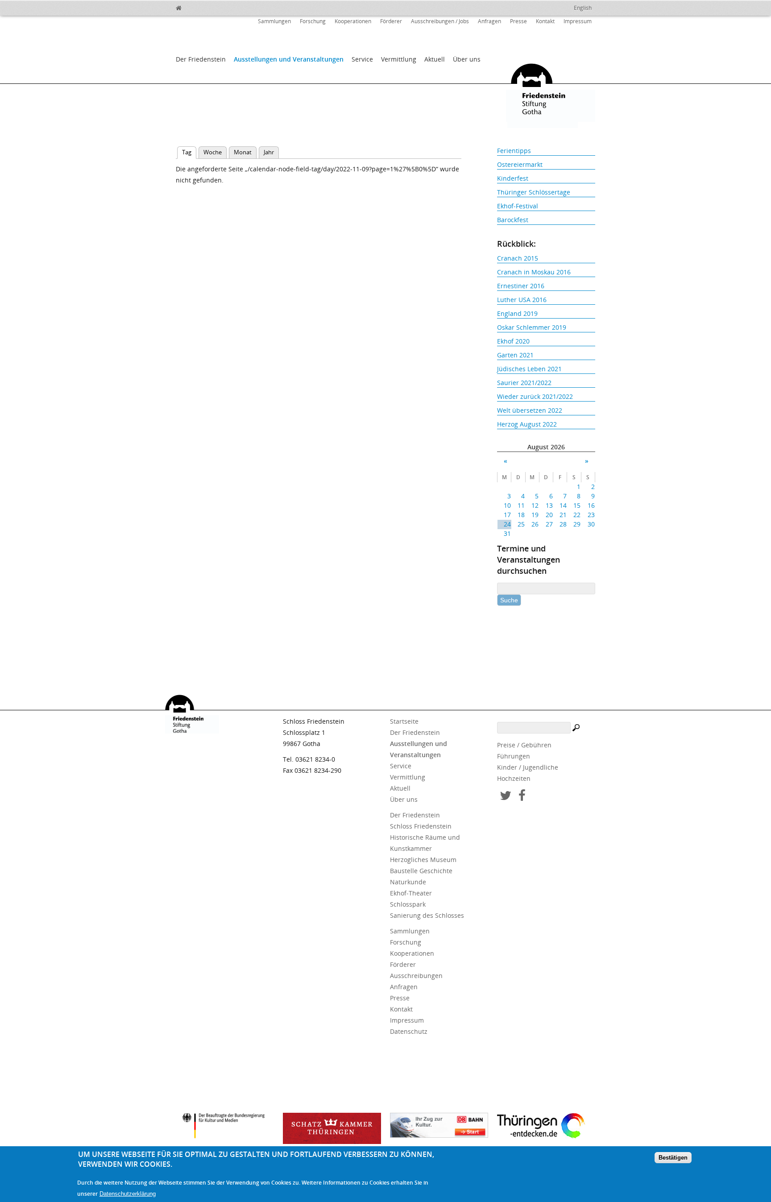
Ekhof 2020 (513, 341)
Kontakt (545, 21)
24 (507, 524)
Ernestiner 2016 (520, 286)
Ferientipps (514, 150)
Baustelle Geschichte (421, 870)
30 (591, 524)
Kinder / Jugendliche (527, 767)
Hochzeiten (514, 778)
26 (535, 524)
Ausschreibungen (416, 975)
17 (507, 514)
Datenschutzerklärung (127, 1193)
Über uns (467, 59)
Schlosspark (408, 904)
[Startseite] (198, 6)
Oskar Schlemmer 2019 (531, 327)
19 (535, 514)
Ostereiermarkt (520, 164)
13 (549, 505)
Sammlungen (274, 21)
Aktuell (434, 59)
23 (591, 514)
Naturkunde (408, 882)
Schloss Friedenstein (421, 826)
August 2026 (546, 447)
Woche (212, 152)
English (583, 8)
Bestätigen (673, 1158)
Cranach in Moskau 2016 (534, 272)
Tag (189, 152)
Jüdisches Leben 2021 (529, 369)
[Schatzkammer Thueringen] (332, 1128)
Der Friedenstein (201, 59)
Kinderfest (512, 178)
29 (576, 524)
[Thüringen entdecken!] (546, 1127)
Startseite (404, 721)
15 (576, 505)
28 (563, 524)
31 (507, 533)
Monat (243, 152)
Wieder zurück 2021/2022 (535, 396)
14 (563, 505)
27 (549, 524)
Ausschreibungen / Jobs (440, 21)
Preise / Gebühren (524, 745)
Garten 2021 (515, 355)
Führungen (513, 756)
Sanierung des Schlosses (427, 915)
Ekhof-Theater (411, 893)
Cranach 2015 (517, 258)
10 (507, 505)
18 (521, 514)
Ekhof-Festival (517, 206)
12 (535, 505)
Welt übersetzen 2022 (529, 410)
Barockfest (512, 220)
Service (362, 59)
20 (549, 514)
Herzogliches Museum (423, 859)
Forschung (313, 21)
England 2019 (517, 313)
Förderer (391, 21)
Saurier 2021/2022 (524, 382)
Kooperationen (353, 21)
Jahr (269, 152)
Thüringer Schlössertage (533, 192)
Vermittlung (398, 59)
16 (591, 505)
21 (563, 514)
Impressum (578, 21)
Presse (518, 21)
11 (521, 505)
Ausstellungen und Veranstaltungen (289, 59)
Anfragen (489, 21)
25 (521, 524)
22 (576, 514)
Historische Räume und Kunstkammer (425, 843)
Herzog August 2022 (527, 424)
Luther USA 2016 (522, 299)
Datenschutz (408, 1031)
